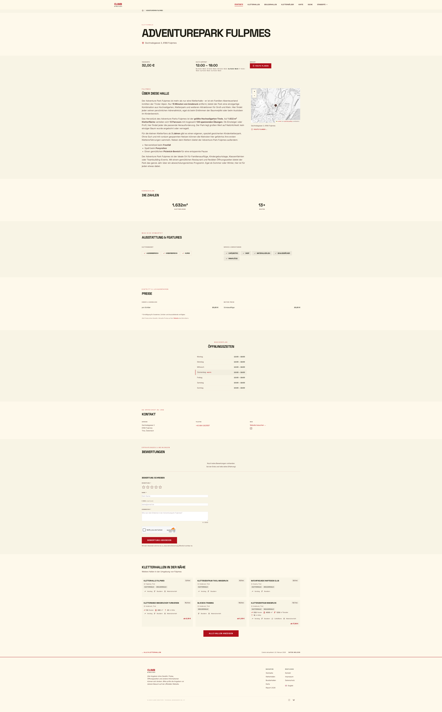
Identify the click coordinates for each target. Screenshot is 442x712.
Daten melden (294, 652)
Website (176, 318)
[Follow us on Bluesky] (294, 700)
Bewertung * (146, 483)
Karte (300, 4)
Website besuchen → (258, 425)
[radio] (143, 487)
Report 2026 (270, 688)
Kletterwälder (287, 4)
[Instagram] (251, 428)
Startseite (239, 4)
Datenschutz (290, 680)
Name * (144, 492)
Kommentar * (146, 509)
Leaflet (279, 121)
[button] (275, 105)
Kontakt (288, 673)
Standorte (321, 4)
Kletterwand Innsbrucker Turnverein (161, 603)
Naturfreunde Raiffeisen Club (265, 581)
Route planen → (260, 129)
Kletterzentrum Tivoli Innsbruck (212, 581)
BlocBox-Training (205, 603)
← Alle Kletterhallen (151, 652)
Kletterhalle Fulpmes (154, 581)
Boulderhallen (270, 4)
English (290, 686)
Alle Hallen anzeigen (221, 633)
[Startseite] (143, 10)
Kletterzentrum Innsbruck (263, 603)
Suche (310, 4)
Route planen (262, 66)
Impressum (289, 677)
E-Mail (147, 501)
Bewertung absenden (159, 540)
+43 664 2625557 (203, 425)
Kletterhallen (254, 4)
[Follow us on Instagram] (289, 700)
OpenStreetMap (288, 121)
